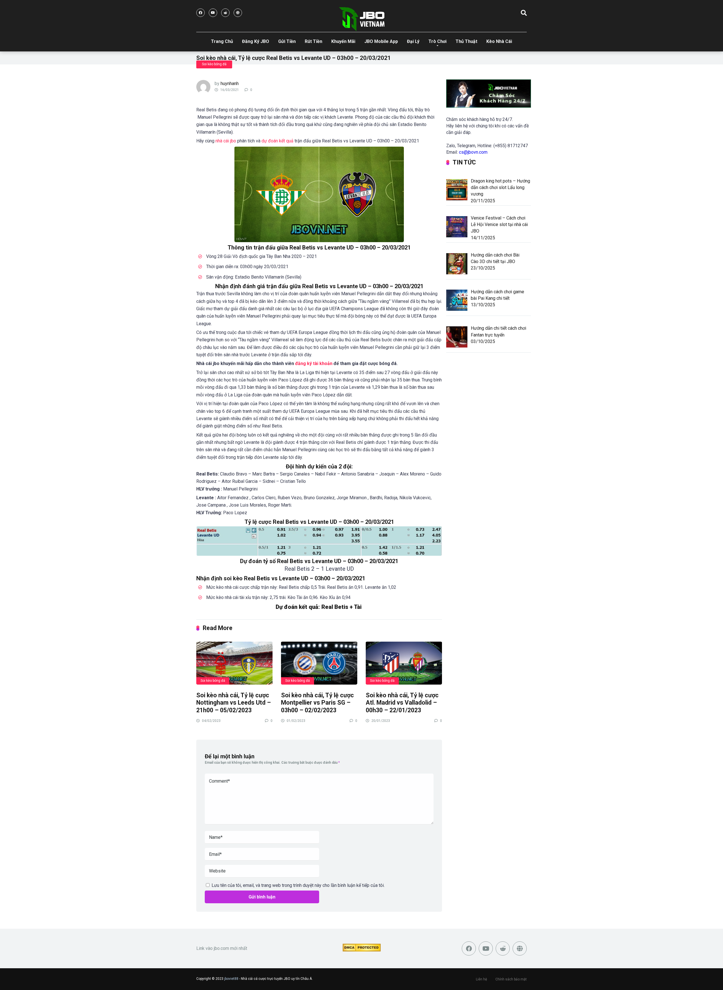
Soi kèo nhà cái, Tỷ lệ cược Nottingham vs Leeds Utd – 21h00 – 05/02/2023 (233, 703)
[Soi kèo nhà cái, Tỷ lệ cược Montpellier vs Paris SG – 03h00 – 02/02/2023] (319, 663)
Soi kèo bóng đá (214, 64)
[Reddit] (225, 12)
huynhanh (230, 83)
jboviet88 (231, 979)
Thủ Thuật (466, 41)
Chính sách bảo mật (511, 979)
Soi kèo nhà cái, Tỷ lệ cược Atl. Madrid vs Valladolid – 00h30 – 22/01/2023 (402, 703)
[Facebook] (200, 12)
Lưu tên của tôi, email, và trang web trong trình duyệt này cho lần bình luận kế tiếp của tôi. (298, 885)
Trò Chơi (437, 41)
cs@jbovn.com (473, 152)
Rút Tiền (313, 41)
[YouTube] (213, 12)
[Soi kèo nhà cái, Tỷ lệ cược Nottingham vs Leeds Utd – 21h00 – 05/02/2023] (234, 663)
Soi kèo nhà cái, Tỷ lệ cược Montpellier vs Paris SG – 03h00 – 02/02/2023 (317, 703)
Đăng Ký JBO (255, 41)
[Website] (238, 12)
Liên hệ (481, 979)
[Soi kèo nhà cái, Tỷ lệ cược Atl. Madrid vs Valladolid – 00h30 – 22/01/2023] (404, 663)
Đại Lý (413, 41)
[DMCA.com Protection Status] (362, 950)
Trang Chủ (222, 41)
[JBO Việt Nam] (361, 19)
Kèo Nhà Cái (499, 41)
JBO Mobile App (381, 41)
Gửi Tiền (287, 41)
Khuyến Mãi (343, 41)
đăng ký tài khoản (313, 363)
